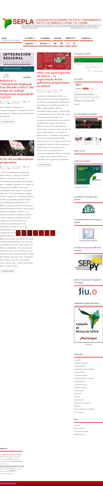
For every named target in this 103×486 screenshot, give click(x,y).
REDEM (7, 469)
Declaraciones (16, 459)
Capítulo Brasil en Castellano (84, 369)
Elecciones (78, 393)
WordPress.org (79, 434)
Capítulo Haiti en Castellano (84, 378)
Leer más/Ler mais (8, 121)
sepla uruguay (6, 101)
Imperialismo (17, 461)
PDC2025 (77, 406)
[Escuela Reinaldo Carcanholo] (88, 129)
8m (1, 454)
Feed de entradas (80, 428)
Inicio (11, 39)
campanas (11, 457)
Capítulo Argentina (81, 363)
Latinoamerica (41, 92)
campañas (77, 360)
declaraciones (79, 390)
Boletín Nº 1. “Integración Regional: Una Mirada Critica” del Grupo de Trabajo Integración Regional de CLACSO (17, 89)
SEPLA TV (70, 38)
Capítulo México (80, 381)
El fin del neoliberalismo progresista (17, 160)
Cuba (9, 458)
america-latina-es (9, 454)
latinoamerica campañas (82, 403)
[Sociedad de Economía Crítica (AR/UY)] (88, 204)
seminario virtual (4, 471)
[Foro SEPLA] (88, 101)
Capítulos (29, 43)
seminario (18, 469)
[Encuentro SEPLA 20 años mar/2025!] (88, 72)
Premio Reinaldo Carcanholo (84, 409)
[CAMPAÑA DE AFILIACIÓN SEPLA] (88, 322)
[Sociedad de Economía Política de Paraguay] (88, 260)
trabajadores (3, 473)
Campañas (45, 38)
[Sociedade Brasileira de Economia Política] (88, 229)
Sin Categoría (79, 412)
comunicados (3, 459)
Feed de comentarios (81, 431)
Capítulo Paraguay (80, 384)
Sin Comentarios (15, 103)
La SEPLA (29, 38)
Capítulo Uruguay (80, 387)
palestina (2, 469)
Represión (13, 469)
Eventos (43, 43)
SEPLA (13, 470)
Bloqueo (19, 454)
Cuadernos (86, 38)
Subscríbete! (88, 344)
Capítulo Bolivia (80, 366)
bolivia (2, 457)
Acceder (77, 425)
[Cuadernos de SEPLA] (88, 184)
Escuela (57, 38)
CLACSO (17, 457)
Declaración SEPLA (5, 461)
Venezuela (10, 473)
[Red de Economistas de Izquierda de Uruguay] (88, 287)
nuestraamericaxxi (13, 465)
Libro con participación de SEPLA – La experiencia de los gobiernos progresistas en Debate (53, 79)
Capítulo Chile (79, 372)
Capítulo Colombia (80, 375)
